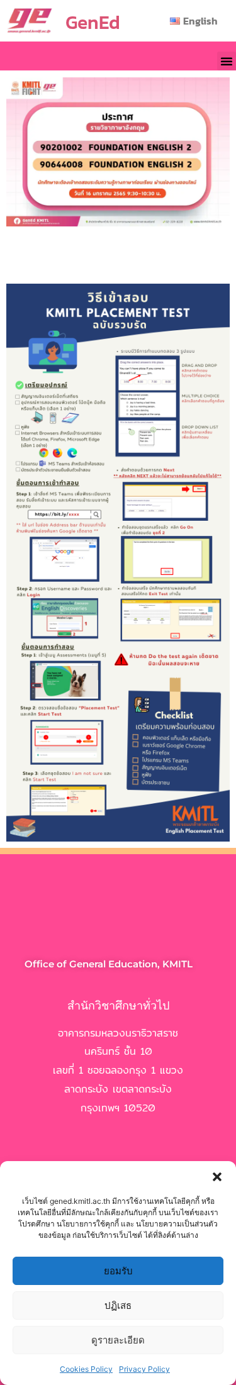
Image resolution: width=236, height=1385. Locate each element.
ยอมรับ (118, 1271)
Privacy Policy (144, 1369)
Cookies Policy (86, 1369)
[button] (217, 1177)
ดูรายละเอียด (118, 1340)
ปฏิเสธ (118, 1305)
